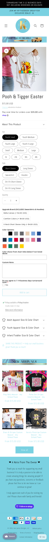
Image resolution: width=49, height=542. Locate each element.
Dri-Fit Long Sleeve (13, 188)
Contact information (26, 537)
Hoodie (25, 175)
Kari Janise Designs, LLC (21, 528)
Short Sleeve (10, 168)
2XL (16, 157)
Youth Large (10, 143)
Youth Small (10, 137)
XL (6, 157)
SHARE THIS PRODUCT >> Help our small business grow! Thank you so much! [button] (25, 345)
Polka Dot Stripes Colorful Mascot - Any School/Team (36, 397)
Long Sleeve (28, 168)
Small (7, 150)
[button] (6, 25)
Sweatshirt (9, 175)
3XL (26, 157)
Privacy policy (12, 533)
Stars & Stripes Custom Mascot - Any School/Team (12, 434)
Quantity (5, 195)
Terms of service (25, 533)
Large (34, 150)
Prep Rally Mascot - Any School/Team (12, 395)
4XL (36, 157)
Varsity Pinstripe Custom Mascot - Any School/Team (36, 434)
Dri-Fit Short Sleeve (13, 181)
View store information (14, 309)
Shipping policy (39, 533)
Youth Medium (29, 137)
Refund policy (37, 528)
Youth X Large (28, 143)
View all (24, 449)
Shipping (5, 107)
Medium (20, 150)
